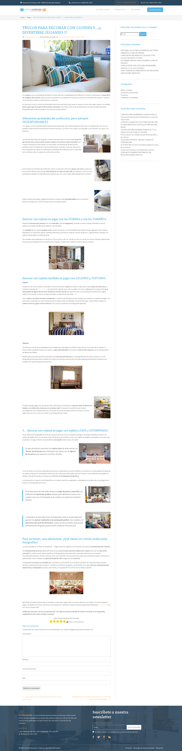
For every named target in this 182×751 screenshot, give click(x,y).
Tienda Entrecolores (32, 37)
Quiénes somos (103, 10)
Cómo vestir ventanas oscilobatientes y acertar (137, 150)
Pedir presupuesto (126, 3)
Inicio (22, 17)
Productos (120, 10)
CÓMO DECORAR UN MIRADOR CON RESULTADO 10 (139, 114)
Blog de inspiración (151, 3)
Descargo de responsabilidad (143, 748)
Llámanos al (81, 3)
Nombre (25, 659)
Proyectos (124, 95)
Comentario (27, 634)
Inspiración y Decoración (67, 37)
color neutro (42, 289)
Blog (29, 17)
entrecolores (103, 605)
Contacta (128, 748)
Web (23, 678)
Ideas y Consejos (126, 90)
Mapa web (159, 748)
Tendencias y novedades (129, 98)
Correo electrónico (29, 669)
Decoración (81, 37)
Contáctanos (155, 10)
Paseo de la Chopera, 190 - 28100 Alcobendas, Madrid (41, 3)
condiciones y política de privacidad (124, 732)
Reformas (136, 10)
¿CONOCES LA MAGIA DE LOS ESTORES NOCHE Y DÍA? (139, 122)
